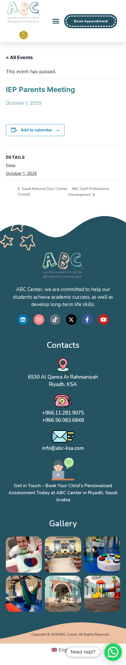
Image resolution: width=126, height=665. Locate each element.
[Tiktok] (55, 319)
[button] (56, 21)
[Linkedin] (23, 319)
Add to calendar (36, 129)
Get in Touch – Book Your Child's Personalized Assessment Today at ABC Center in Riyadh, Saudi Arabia (63, 492)
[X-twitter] (71, 319)
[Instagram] (39, 319)
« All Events (19, 57)
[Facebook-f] (87, 319)
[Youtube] (103, 319)
